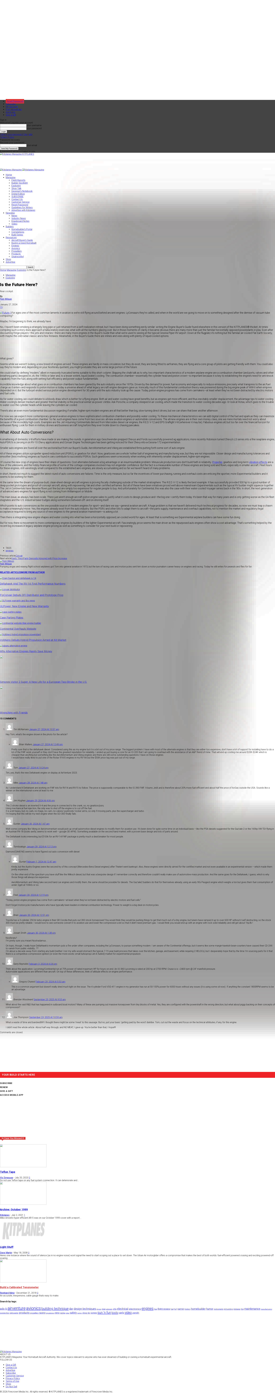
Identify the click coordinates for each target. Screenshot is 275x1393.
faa (155, 1309)
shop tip (86, 1313)
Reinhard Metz (7, 1293)
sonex (94, 1312)
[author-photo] (7, 561)
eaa (103, 1309)
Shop (8, 259)
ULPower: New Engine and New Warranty (24, 606)
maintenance (252, 1308)
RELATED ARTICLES (10, 572)
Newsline (10, 213)
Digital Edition (18, 193)
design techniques (85, 1308)
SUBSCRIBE (17, 196)
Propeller (217, 462)
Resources (11, 237)
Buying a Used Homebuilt (23, 243)
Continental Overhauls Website (18, 628)
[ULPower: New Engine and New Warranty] (17, 600)
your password (34, 128)
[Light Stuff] (23, 1241)
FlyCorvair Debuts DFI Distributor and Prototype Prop (31, 595)
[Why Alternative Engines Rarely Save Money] (13, 645)
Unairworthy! (17, 256)
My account (12, 106)
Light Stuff (6, 1247)
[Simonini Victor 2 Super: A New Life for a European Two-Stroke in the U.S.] (15, 676)
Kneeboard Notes (20, 221)
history (187, 1309)
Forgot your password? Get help (16, 134)
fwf (175, 1309)
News (14, 215)
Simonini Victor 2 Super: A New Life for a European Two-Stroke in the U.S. (43, 682)
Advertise (10, 112)
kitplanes (237, 1309)
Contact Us (17, 199)
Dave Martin (6, 1252)
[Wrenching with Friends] (15, 707)
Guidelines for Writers (22, 207)
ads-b (3, 1308)
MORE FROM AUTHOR (33, 572)
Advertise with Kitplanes (23, 210)
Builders (10, 226)
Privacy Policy (7, 137)
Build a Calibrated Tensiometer (19, 1287)
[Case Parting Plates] (10, 612)
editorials (109, 1309)
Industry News (18, 218)
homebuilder (198, 1308)
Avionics (15, 248)
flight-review (164, 1308)
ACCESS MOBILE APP (11, 1095)
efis (115, 1309)
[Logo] (11, 169)
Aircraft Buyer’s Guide (22, 240)
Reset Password (19, 204)
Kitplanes (4, 1215)
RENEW (4, 1087)
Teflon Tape (7, 1172)
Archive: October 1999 (14, 1209)
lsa (242, 1309)
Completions (17, 232)
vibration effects (258, 462)
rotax (67, 1313)
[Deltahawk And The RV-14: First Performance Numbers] (18, 578)
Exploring (16, 185)
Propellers (16, 251)
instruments (218, 1309)
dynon (99, 1309)
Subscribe (11, 104)
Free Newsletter (14, 109)
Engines (15, 245)
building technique (55, 1309)
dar (71, 1308)
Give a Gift (11, 115)
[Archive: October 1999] (23, 1204)
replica (62, 1313)
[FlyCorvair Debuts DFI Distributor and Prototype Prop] (10, 589)
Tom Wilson (6, 299)
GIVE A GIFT (6, 1091)
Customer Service (20, 202)
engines (9, 550)
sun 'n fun (104, 1312)
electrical (122, 1308)
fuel (172, 1309)
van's (121, 1312)
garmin (180, 1309)
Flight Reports (18, 180)
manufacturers (266, 1309)
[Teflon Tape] (23, 1166)
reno (57, 1312)
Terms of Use (12, 1381)
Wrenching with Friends (14, 712)
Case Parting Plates (11, 617)
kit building (228, 1309)
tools (115, 1312)
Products (16, 253)
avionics (33, 1308)
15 (1, 307)
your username (34, 125)
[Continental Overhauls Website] (20, 623)
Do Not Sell (11, 1386)
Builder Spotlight (19, 183)
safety (73, 1312)
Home (9, 174)
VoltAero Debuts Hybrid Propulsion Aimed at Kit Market (33, 640)
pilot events (14, 1313)
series (79, 1313)
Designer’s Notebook (22, 191)
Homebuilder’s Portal (21, 229)
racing (42, 1312)
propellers (34, 1313)
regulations (50, 1313)
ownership (4, 1313)
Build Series (17, 234)
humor (209, 1308)
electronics (135, 1308)
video (128, 1312)
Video (14, 223)
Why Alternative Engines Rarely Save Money (26, 651)
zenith (135, 1312)
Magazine (10, 177)
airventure (17, 1308)
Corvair (19, 555)
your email (31, 145)
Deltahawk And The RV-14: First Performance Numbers (32, 583)
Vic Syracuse (6, 1177)
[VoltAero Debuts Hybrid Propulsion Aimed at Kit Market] (20, 634)
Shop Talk (16, 188)
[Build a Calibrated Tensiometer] (23, 1281)
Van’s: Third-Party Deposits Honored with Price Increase (39, 558)
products (24, 1312)
